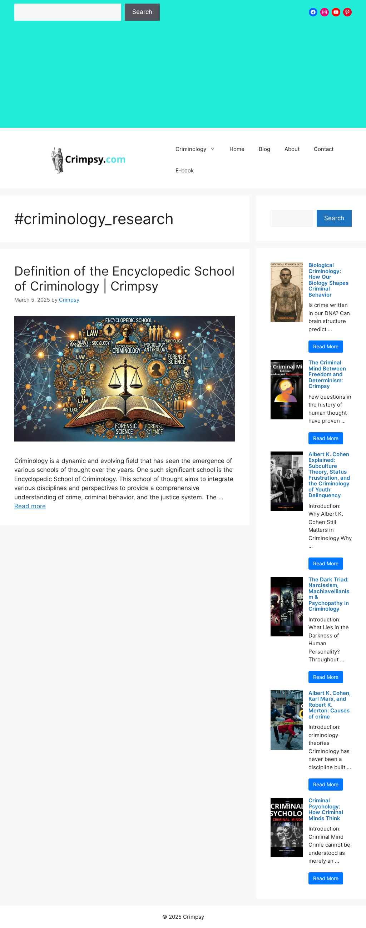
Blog (264, 149)
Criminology (190, 149)
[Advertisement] (183, 78)
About (292, 149)
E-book (184, 170)
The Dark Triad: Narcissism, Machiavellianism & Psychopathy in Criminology (328, 594)
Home (236, 149)
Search (142, 11)
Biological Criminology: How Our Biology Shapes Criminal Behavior (328, 280)
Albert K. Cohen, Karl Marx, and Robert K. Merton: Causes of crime (329, 705)
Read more (30, 506)
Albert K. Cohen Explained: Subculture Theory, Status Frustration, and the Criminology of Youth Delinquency (329, 475)
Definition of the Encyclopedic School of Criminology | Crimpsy (124, 278)
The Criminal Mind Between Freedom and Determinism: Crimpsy (327, 374)
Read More (325, 346)
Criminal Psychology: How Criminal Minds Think (325, 809)
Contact (323, 149)
